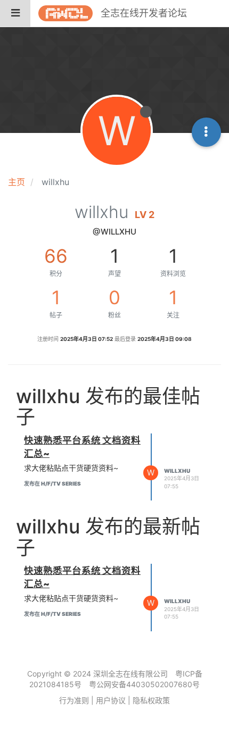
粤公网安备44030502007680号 (144, 684)
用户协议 (111, 700)
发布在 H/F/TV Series (52, 483)
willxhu (177, 470)
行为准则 (74, 700)
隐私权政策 (151, 700)
